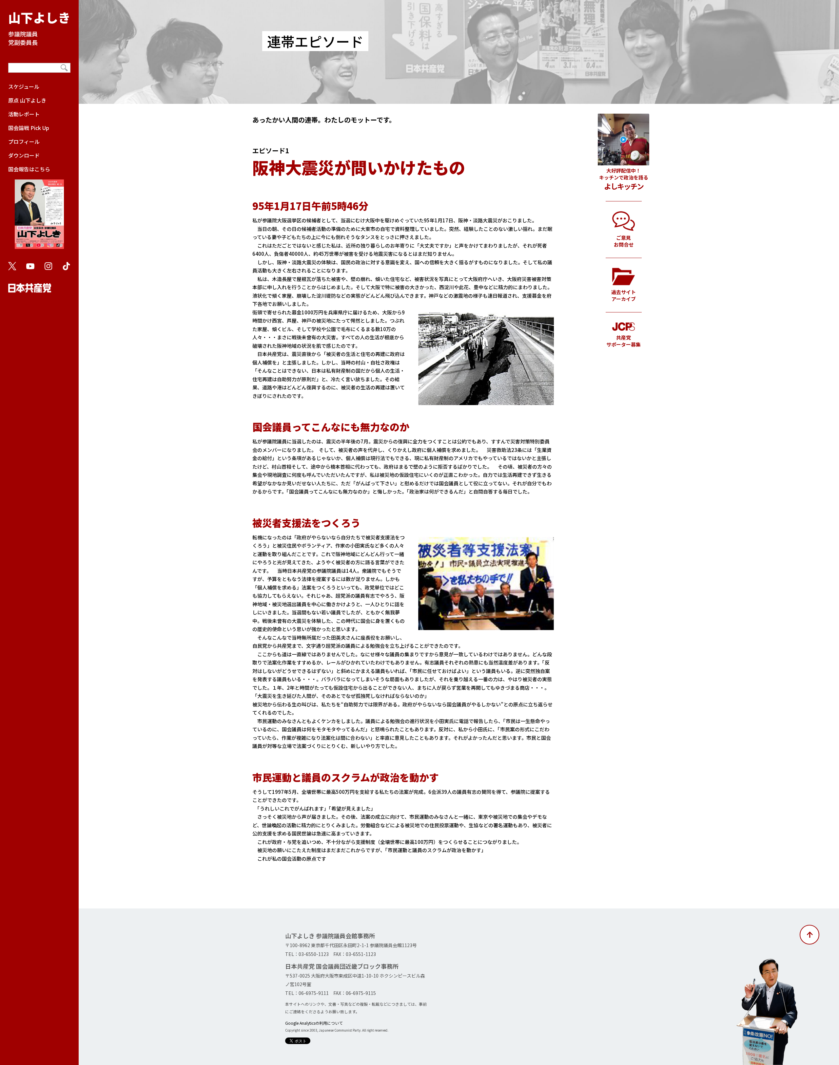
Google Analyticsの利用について (314, 1023)
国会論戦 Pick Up (28, 128)
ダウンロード (24, 155)
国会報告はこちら (29, 169)
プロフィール (24, 141)
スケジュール (23, 86)
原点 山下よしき (27, 100)
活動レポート (24, 114)
